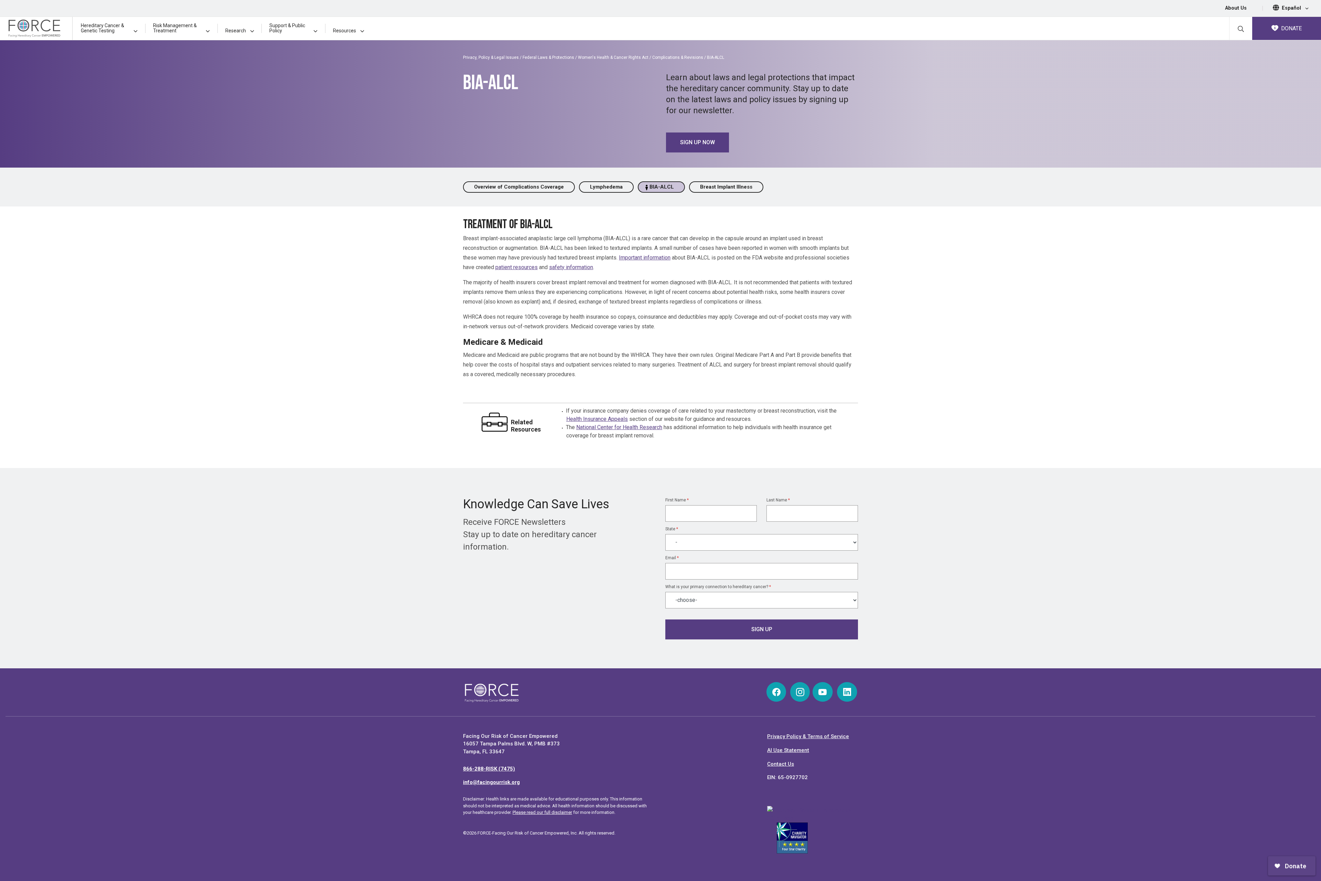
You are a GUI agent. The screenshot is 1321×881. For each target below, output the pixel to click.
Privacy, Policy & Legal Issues (491, 57)
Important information (644, 257)
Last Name (778, 500)
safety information (571, 267)
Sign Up (761, 629)
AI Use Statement (788, 750)
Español (1292, 8)
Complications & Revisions (677, 57)
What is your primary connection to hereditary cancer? (718, 586)
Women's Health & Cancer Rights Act (613, 57)
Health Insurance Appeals (597, 419)
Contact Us (780, 764)
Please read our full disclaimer (542, 812)
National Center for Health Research (619, 427)
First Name (677, 500)
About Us (1236, 8)
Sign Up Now (697, 142)
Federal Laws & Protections (548, 57)
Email (672, 557)
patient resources (516, 267)
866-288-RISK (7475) (489, 769)
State (671, 529)
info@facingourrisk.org (491, 782)
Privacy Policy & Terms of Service (808, 736)
